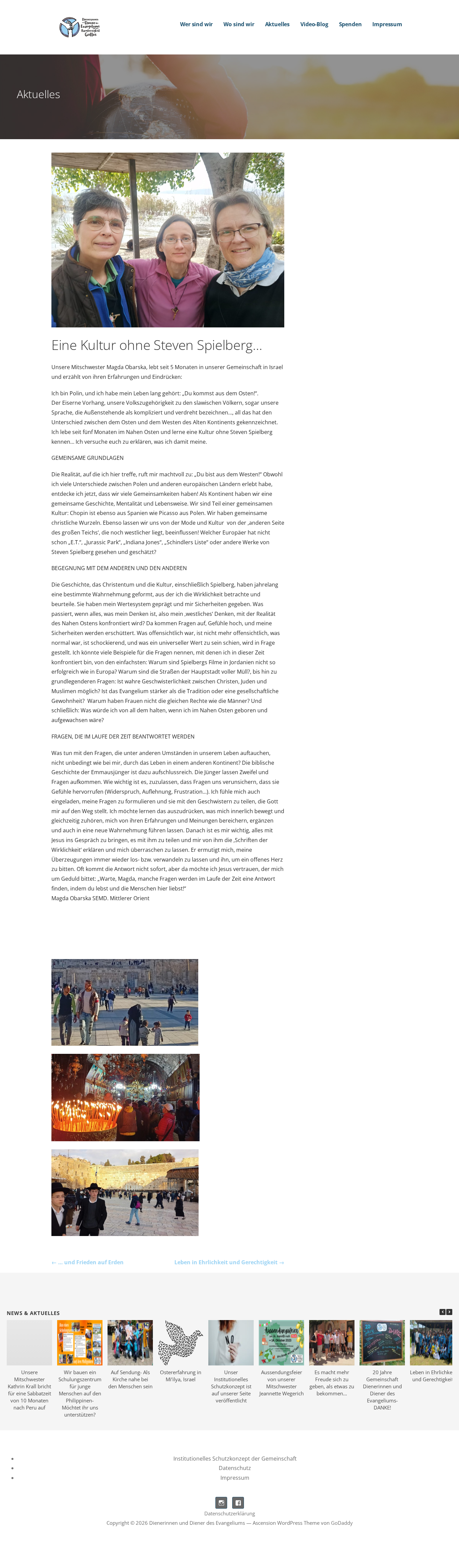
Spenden (350, 24)
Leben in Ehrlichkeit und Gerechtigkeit (432, 1376)
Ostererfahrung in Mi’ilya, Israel (180, 1376)
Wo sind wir (238, 24)
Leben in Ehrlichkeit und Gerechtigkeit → (229, 1262)
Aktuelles (277, 24)
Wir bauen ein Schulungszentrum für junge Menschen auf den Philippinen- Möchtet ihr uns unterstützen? (79, 1393)
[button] (449, 1312)
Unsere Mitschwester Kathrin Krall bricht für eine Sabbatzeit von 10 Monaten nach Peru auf (29, 1390)
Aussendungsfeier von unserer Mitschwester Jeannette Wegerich (281, 1383)
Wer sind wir (196, 24)
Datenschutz (235, 1468)
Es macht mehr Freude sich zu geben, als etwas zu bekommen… (331, 1383)
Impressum (387, 24)
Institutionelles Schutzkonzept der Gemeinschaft (235, 1458)
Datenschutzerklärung (229, 1513)
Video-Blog (314, 24)
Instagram (221, 1503)
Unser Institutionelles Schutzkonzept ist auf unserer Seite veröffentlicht (231, 1386)
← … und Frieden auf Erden (87, 1262)
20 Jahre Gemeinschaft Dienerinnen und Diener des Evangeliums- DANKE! (382, 1390)
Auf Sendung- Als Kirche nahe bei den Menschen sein (130, 1379)
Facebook (238, 1503)
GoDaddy (342, 1522)
